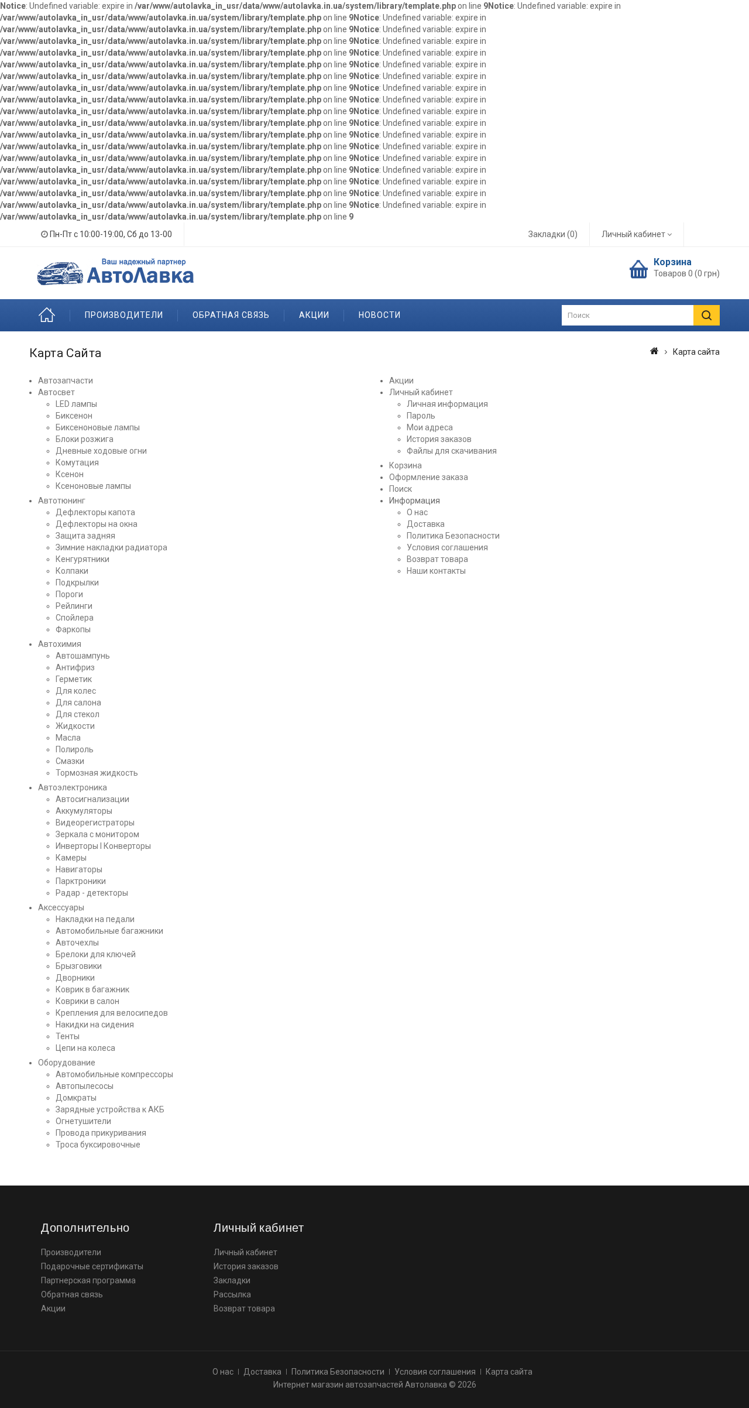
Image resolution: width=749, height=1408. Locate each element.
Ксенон (70, 474)
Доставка (426, 524)
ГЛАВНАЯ (49, 315)
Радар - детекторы (92, 892)
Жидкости (75, 726)
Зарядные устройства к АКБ (110, 1109)
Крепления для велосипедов (112, 1013)
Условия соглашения (447, 547)
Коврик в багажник (92, 989)
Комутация (77, 462)
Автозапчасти (65, 380)
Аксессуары (61, 907)
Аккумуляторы (84, 811)
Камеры (71, 857)
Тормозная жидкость (97, 772)
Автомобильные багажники (109, 931)
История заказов (439, 439)
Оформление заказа (428, 477)
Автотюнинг (61, 500)
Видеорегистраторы (95, 822)
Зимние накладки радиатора (111, 547)
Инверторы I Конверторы (103, 846)
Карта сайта (509, 1371)
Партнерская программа (88, 1280)
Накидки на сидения (95, 1024)
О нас (417, 512)
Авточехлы (77, 942)
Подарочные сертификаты (92, 1266)
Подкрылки (77, 582)
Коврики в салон (87, 1001)
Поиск (400, 489)
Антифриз (75, 667)
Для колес (76, 691)
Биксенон (74, 415)
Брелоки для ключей (96, 954)
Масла (68, 737)
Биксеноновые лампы (98, 427)
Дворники (75, 977)
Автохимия (59, 644)
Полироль (75, 749)
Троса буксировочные (98, 1144)
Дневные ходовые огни (101, 450)
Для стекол (77, 714)
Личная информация (447, 404)
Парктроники (81, 881)
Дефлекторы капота (95, 512)
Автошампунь (83, 655)
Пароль (421, 415)
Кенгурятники (82, 559)
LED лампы (76, 404)
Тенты (68, 1036)
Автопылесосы (85, 1086)
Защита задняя (85, 535)
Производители (124, 315)
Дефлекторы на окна (97, 524)
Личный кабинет (421, 392)
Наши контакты (436, 570)
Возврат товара (437, 559)
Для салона (78, 702)
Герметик (74, 679)
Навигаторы (79, 869)
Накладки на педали (95, 919)
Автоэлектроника (72, 787)
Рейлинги (74, 606)
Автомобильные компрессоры (114, 1074)
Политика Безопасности (453, 535)
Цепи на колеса (85, 1048)
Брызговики (79, 966)
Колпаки (72, 570)
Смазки (70, 761)
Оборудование (66, 1062)
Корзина (405, 465)
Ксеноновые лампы (93, 486)
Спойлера (75, 617)
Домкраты (76, 1097)
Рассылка (232, 1294)
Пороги (69, 594)
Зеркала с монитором (97, 834)
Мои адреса (430, 427)
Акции (314, 315)
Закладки (232, 1280)
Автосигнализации (92, 799)
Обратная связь (231, 315)
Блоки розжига (85, 439)
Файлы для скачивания (452, 450)
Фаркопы (73, 629)
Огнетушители (83, 1121)
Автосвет (56, 392)
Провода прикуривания (101, 1133)
